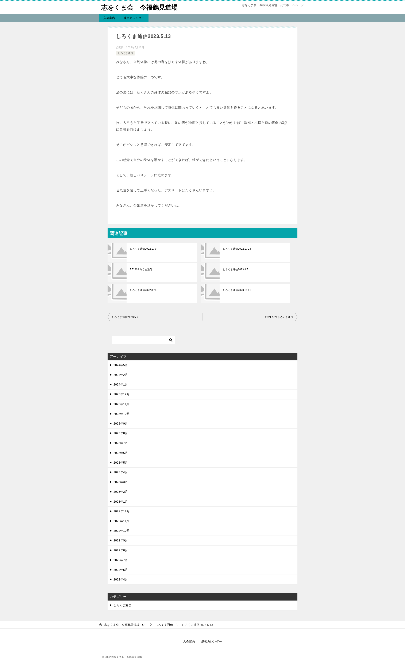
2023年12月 (121, 394)
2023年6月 (120, 453)
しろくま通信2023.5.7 (125, 317)
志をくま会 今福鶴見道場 (139, 7)
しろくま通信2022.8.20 (143, 290)
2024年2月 (120, 374)
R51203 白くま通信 (141, 269)
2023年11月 (121, 404)
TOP (125, 624)
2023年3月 (120, 482)
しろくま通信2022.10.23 (237, 248)
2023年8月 (120, 433)
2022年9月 (120, 540)
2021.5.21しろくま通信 (279, 317)
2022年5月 (120, 569)
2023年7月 (120, 443)
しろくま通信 (125, 53)
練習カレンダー (134, 18)
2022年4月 (120, 579)
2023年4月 (120, 472)
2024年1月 (120, 384)
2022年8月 (120, 550)
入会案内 (109, 18)
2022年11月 (121, 521)
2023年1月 (120, 501)
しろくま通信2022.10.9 (143, 248)
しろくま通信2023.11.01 (237, 290)
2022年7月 (120, 560)
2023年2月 (120, 491)
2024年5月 (120, 365)
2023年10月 (121, 413)
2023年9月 (120, 423)
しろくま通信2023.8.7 (235, 269)
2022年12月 (121, 511)
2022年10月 (121, 530)
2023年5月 (120, 462)
